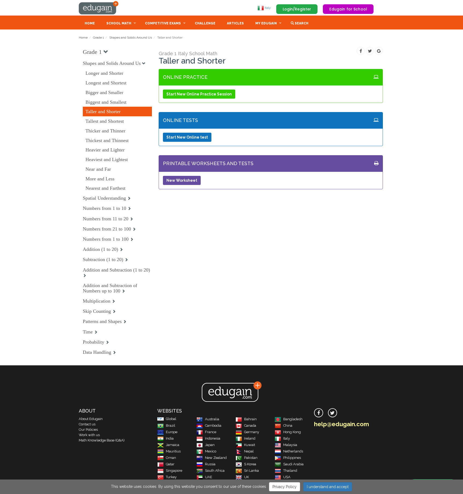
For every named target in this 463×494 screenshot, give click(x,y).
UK (246, 477)
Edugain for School (348, 9)
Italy (267, 8)
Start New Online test (187, 137)
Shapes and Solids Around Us (130, 37)
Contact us (87, 424)
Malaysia (290, 445)
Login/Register (297, 9)
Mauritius (173, 451)
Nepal (249, 451)
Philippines (292, 458)
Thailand (290, 471)
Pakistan (250, 458)
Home (90, 23)
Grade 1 (98, 37)
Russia (210, 464)
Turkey (171, 477)
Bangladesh (293, 419)
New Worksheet (181, 180)
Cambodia (213, 426)
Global (171, 419)
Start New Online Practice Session (199, 94)
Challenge (205, 23)
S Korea (250, 464)
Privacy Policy (284, 487)
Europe (171, 432)
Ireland (249, 438)
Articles (235, 23)
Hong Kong (292, 432)
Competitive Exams (163, 23)
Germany (251, 432)
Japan (210, 445)
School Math (118, 23)
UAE (208, 477)
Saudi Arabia (293, 464)
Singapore (174, 471)
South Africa (215, 471)
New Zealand (216, 458)
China (287, 426)
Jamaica (172, 445)
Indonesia (212, 438)
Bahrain (250, 419)
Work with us (89, 435)
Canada (250, 426)
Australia (212, 419)
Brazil (170, 426)
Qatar (170, 464)
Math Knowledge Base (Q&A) (102, 440)
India (170, 438)
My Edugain (266, 23)
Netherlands (293, 451)
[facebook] (318, 412)
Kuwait (249, 445)
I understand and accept (328, 487)
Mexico (210, 451)
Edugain (99, 7)
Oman (171, 458)
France (210, 432)
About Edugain (91, 419)
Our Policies (88, 430)
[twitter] (332, 412)
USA (286, 477)
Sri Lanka (251, 471)
